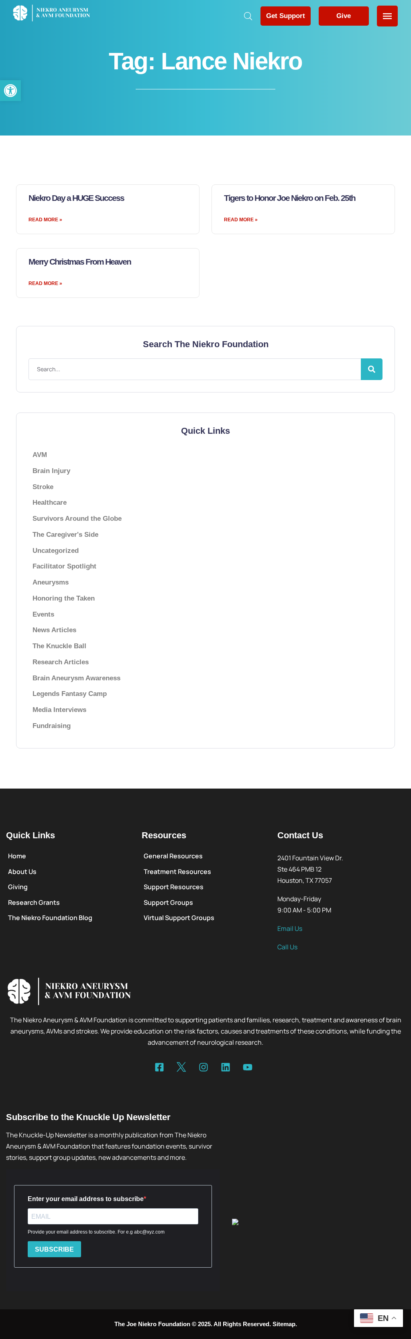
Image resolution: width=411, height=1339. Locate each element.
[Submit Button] (372, 369)
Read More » (45, 219)
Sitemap (284, 1324)
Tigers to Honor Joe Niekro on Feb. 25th (289, 197)
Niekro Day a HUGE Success (76, 197)
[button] (10, 90)
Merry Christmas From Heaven (79, 261)
